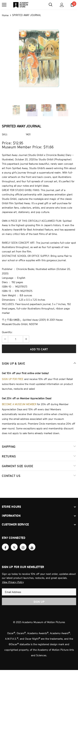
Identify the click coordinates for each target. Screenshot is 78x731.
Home (5, 15)
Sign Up (39, 597)
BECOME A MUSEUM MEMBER (19, 402)
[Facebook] (5, 543)
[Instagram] (23, 543)
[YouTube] (32, 543)
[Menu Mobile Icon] (4, 4)
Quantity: (7, 331)
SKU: (5, 133)
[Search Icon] (50, 5)
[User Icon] (62, 5)
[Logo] (20, 4)
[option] (39, 57)
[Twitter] (14, 543)
